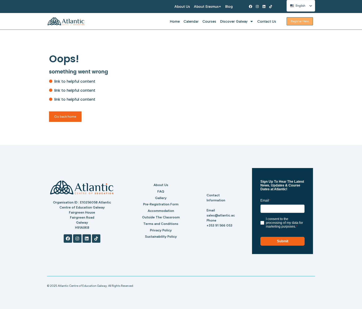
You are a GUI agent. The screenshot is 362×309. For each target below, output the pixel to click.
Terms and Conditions (160, 224)
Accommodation (161, 211)
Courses (209, 21)
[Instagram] (257, 6)
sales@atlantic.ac (221, 215)
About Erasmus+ (207, 6)
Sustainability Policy (161, 237)
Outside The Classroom (161, 217)
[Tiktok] (270, 6)
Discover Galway (234, 21)
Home (175, 21)
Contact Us (266, 21)
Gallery (161, 198)
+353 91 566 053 (219, 225)
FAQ (160, 191)
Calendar (191, 21)
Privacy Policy (161, 230)
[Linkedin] (264, 6)
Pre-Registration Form (160, 204)
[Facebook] (250, 6)
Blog (229, 6)
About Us (182, 6)
